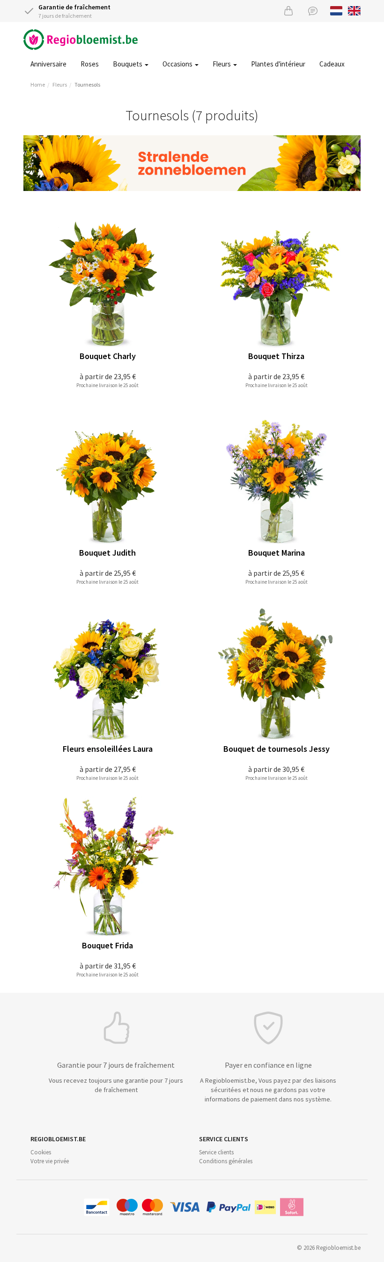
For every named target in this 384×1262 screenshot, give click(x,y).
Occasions (178, 63)
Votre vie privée (49, 1161)
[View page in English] (354, 9)
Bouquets (128, 63)
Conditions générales (225, 1161)
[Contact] (313, 10)
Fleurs (222, 63)
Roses (90, 63)
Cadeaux (332, 63)
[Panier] (288, 10)
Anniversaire (48, 63)
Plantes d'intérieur (278, 63)
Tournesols (87, 84)
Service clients (216, 1152)
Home (37, 84)
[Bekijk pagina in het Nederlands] (336, 9)
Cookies (40, 1152)
